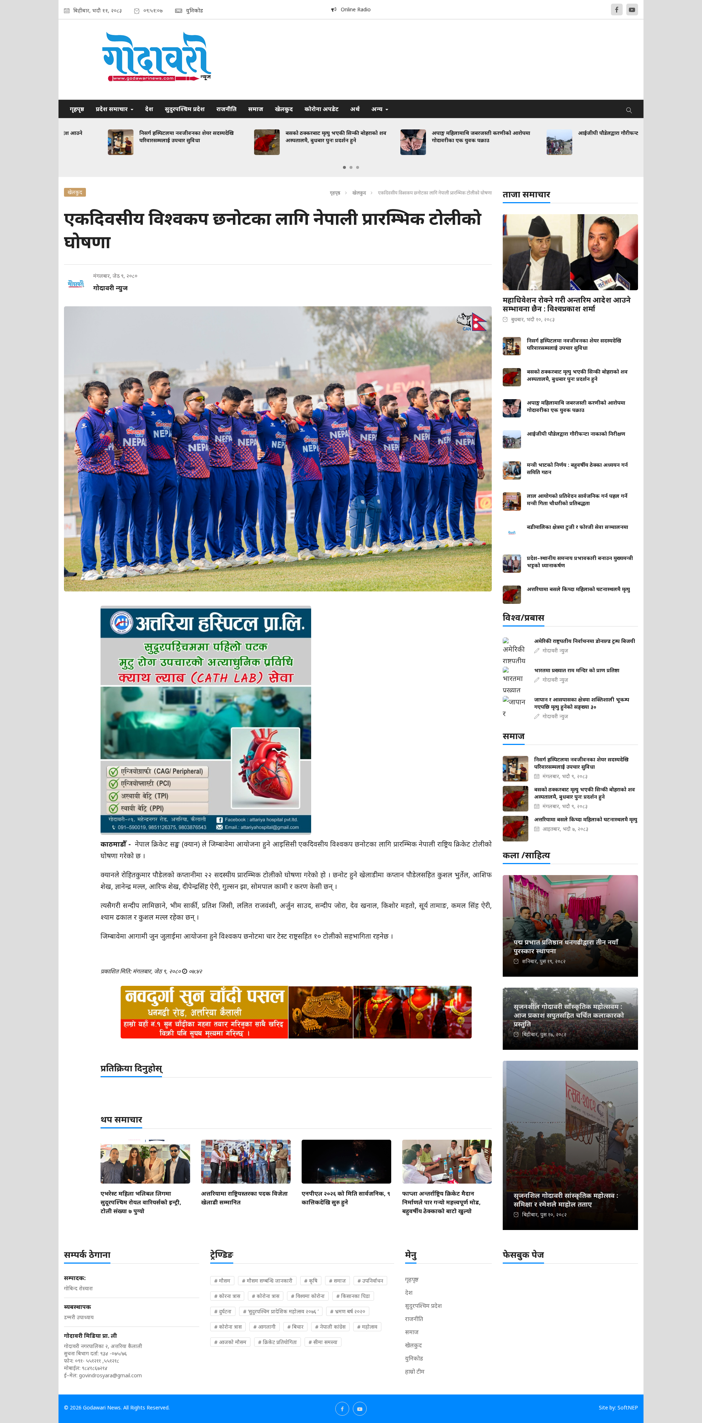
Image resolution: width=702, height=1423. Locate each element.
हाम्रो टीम (414, 1371)
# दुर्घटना (222, 1311)
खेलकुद (284, 109)
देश (149, 109)
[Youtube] (632, 9)
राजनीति (226, 109)
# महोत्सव (367, 1326)
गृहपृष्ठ (77, 109)
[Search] (629, 109)
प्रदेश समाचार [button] (112, 109)
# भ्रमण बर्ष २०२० (347, 1311)
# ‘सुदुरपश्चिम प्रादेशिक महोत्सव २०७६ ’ (280, 1311)
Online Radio (353, 9)
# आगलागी (264, 1326)
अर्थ (355, 109)
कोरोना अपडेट (322, 109)
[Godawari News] (156, 59)
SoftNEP (628, 1407)
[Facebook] (617, 9)
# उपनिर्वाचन (370, 1280)
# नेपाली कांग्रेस (330, 1326)
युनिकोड (414, 1358)
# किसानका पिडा (353, 1296)
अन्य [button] (377, 109)
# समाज (337, 1280)
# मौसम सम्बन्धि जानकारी (267, 1280)
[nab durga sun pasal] (296, 1012)
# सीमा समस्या (323, 1342)
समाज (255, 109)
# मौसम (222, 1280)
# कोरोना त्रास (265, 1296)
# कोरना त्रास (227, 1296)
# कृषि (310, 1280)
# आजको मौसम (230, 1342)
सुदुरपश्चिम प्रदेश (185, 109)
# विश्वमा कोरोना (308, 1296)
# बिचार (295, 1326)
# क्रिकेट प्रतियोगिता (277, 1342)
